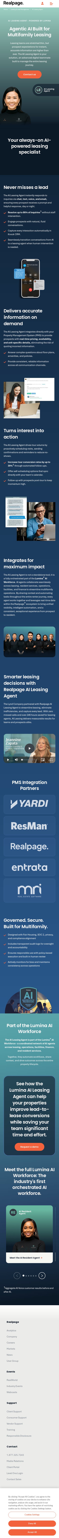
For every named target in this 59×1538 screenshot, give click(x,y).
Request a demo (29, 1146)
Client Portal (13, 1467)
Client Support (14, 1411)
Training (11, 1429)
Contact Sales (14, 1479)
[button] (23, 1275)
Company (12, 1336)
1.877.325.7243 (15, 1455)
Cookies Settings (32, 1515)
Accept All (32, 1532)
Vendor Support (15, 1423)
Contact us (29, 74)
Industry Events (15, 1386)
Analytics (11, 1330)
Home (6, 9)
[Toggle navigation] (49, 3)
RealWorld (12, 1380)
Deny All (32, 1524)
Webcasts (12, 1392)
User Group (12, 1360)
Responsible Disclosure (19, 1435)
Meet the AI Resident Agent (25, 1257)
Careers (11, 1342)
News (10, 1354)
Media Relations (15, 1461)
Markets (11, 1348)
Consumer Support (16, 1417)
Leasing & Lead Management (20, 9)
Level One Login (15, 1473)
